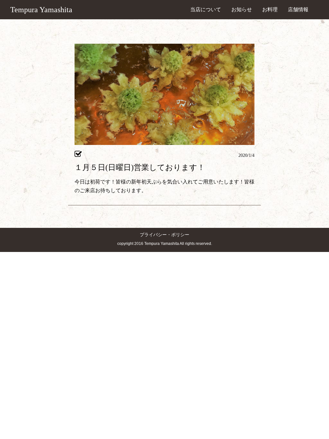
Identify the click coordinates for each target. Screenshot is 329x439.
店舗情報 (298, 9)
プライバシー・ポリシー (164, 234)
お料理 (270, 9)
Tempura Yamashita (41, 9)
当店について (205, 9)
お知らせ (241, 9)
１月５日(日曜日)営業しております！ (140, 167)
